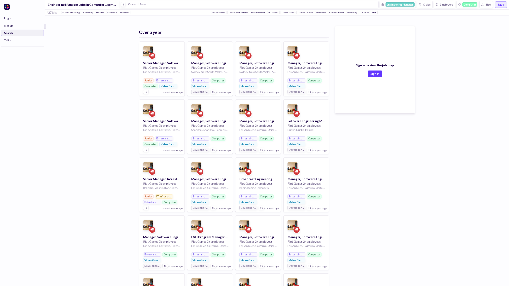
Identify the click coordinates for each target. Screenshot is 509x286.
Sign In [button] (375, 73)
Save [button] (501, 4)
